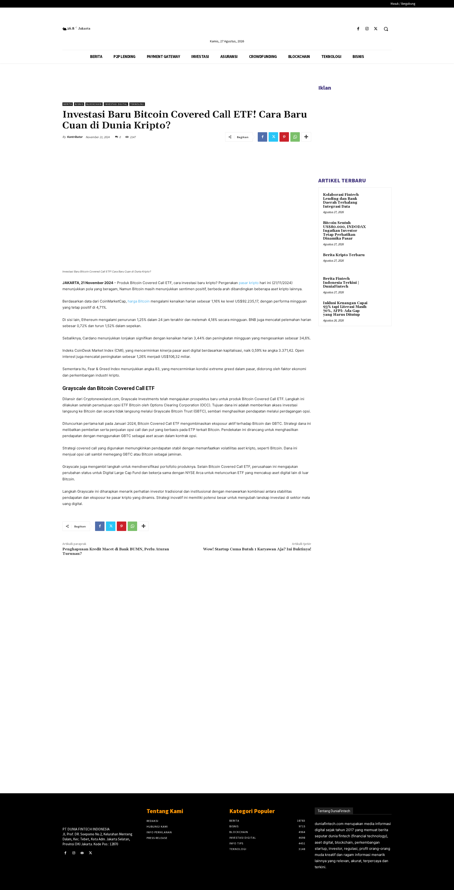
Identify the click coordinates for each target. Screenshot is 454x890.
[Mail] (82, 853)
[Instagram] (367, 29)
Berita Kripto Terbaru (344, 255)
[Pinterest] (284, 137)
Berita (67, 104)
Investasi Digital (116, 104)
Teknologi (137, 104)
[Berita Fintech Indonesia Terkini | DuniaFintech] (378, 284)
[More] (306, 137)
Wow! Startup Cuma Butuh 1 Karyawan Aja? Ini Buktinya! (257, 549)
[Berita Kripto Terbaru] (378, 260)
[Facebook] (358, 29)
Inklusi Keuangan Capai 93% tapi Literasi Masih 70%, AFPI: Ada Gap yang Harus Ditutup (345, 309)
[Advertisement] (186, 708)
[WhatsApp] (295, 137)
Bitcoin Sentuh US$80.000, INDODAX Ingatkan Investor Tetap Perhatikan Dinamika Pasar (344, 231)
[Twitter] (376, 29)
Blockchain (94, 104)
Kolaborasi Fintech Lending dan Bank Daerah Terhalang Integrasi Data (341, 201)
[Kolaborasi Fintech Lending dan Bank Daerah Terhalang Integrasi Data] (378, 200)
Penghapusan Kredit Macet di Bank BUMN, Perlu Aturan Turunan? (115, 551)
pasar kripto (249, 283)
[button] (386, 29)
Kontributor (75, 137)
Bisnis (79, 104)
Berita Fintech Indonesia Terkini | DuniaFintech (341, 282)
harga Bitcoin (139, 301)
